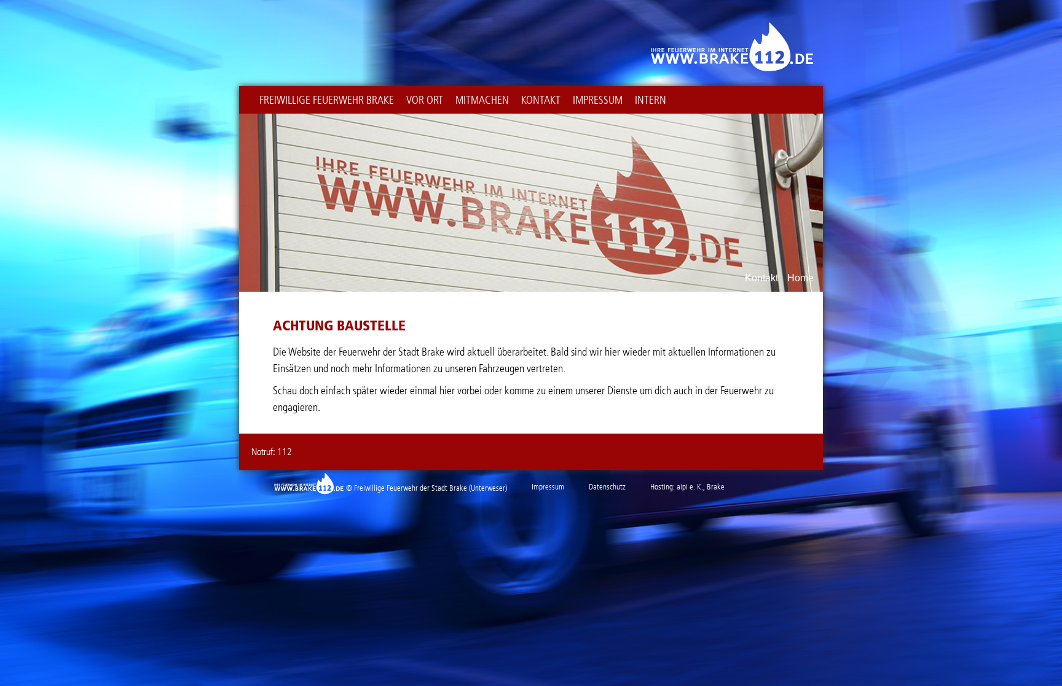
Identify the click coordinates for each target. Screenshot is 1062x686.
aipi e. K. (690, 486)
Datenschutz (607, 486)
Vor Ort (424, 100)
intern (650, 100)
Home (800, 278)
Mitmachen (482, 100)
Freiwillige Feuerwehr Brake (326, 100)
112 (284, 452)
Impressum (598, 100)
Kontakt (540, 100)
